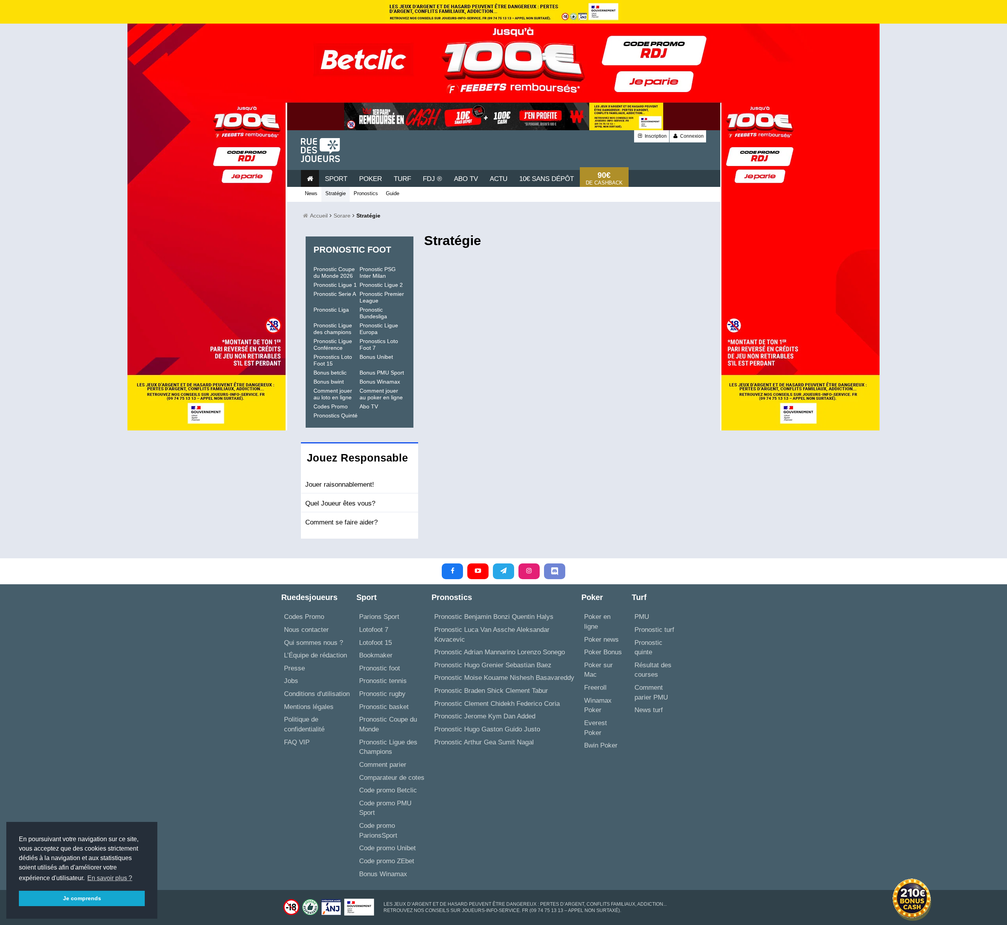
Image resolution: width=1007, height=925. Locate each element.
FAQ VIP (297, 742)
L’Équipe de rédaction (315, 655)
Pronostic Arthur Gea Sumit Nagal (484, 742)
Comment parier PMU (651, 692)
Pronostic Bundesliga (373, 312)
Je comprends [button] (82, 898)
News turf (648, 710)
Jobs (291, 681)
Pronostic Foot (352, 250)
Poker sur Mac (598, 670)
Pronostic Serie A (335, 294)
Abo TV (369, 406)
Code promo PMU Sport (385, 808)
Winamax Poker (598, 705)
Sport (336, 179)
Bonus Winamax (380, 381)
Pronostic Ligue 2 (381, 285)
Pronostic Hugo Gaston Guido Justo (487, 729)
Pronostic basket (384, 707)
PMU (641, 616)
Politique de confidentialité (304, 724)
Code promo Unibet (387, 848)
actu (498, 179)
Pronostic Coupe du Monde (388, 724)
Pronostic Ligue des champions (333, 328)
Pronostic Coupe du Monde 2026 (334, 272)
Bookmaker (376, 655)
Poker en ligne (597, 621)
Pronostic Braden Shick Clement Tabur (491, 690)
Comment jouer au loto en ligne (333, 394)
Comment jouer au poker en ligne (381, 394)
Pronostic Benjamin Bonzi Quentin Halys (493, 616)
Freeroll (595, 687)
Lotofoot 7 (373, 629)
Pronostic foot (379, 668)
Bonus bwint (329, 381)
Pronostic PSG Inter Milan (378, 272)
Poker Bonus (603, 652)
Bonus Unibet (376, 357)
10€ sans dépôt (546, 179)
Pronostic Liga (331, 309)
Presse (294, 668)
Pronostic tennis (383, 681)
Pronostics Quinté (336, 415)
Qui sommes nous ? (313, 642)
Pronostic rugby (382, 694)
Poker (370, 179)
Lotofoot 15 (375, 642)
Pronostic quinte (648, 647)
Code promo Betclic (388, 790)
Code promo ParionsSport (378, 830)
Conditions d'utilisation (317, 694)
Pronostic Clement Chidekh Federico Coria (497, 703)
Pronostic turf (654, 629)
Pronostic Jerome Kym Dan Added (484, 716)
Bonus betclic (330, 372)
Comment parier (382, 764)
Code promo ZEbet (386, 861)
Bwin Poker (601, 745)
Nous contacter (306, 629)
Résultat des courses (652, 670)
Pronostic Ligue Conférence (333, 344)
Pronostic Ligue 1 (335, 285)
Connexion (691, 136)
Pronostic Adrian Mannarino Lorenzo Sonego (499, 652)
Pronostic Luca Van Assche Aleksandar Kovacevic (492, 634)
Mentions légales (309, 707)
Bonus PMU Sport (382, 372)
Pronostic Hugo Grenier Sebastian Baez (492, 665)
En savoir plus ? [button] (109, 878)
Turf (402, 179)
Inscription (655, 136)
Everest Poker (595, 728)
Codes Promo (331, 406)
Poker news (601, 639)
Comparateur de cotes (391, 777)
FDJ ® (432, 179)
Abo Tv (466, 179)
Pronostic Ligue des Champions (388, 747)
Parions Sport (379, 616)
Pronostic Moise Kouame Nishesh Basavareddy (504, 677)
